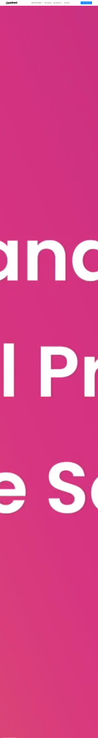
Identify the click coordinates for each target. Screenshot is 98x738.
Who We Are (48, 3)
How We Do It (57, 3)
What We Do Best (36, 3)
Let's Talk (85, 3)
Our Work (67, 3)
